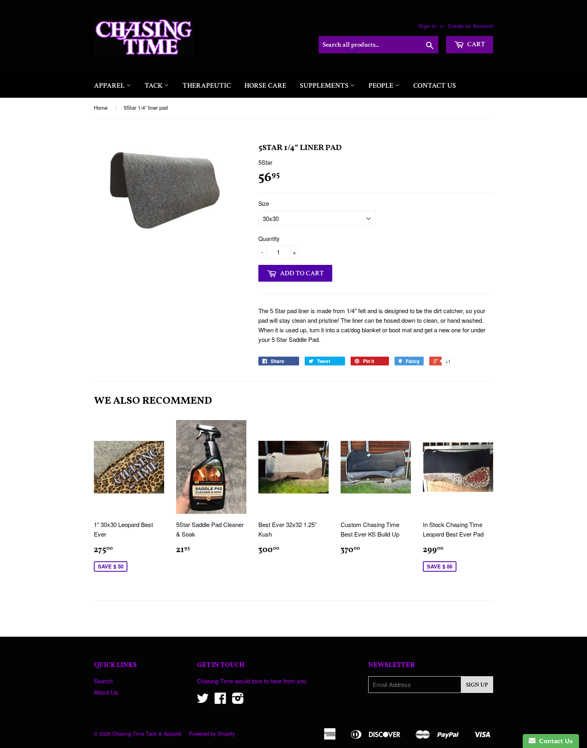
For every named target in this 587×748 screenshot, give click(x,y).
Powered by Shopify (212, 733)
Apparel (110, 85)
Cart (475, 44)
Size (263, 203)
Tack (154, 85)
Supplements (325, 85)
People (382, 85)
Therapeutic (206, 85)
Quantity (269, 239)
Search (103, 681)
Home (100, 107)
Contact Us (434, 85)
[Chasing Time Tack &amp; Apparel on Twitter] (203, 700)
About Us (106, 692)
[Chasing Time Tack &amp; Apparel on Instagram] (238, 700)
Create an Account (470, 26)
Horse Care (265, 85)
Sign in (427, 26)
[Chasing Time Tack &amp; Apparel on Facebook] (220, 700)
